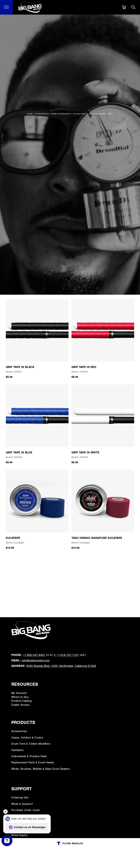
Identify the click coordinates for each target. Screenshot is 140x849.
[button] (6, 7)
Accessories (42, 114)
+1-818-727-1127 (68, 655)
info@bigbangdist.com (35, 660)
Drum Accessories (61, 114)
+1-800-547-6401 (34, 655)
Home (30, 114)
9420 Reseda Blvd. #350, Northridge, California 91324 (61, 666)
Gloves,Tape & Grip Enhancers (89, 114)
